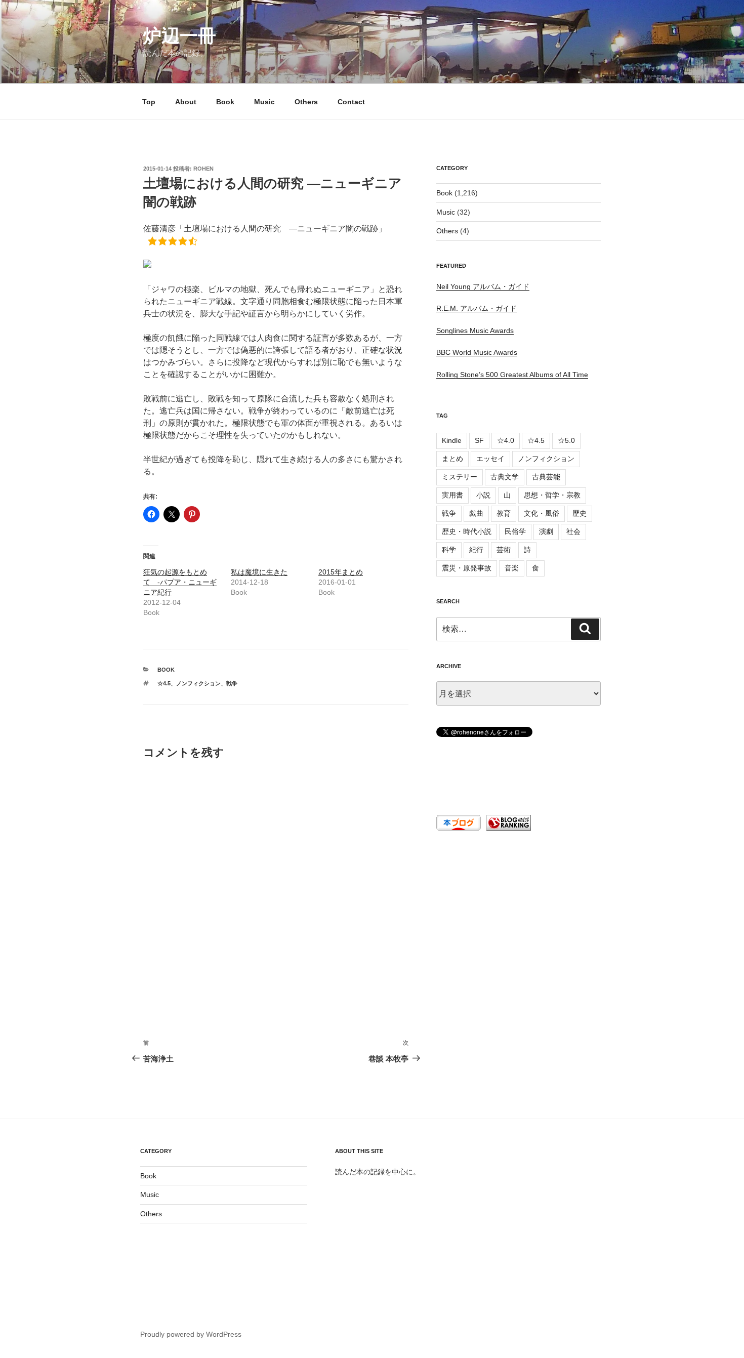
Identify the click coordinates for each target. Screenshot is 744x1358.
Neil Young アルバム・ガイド (482, 286)
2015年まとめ (340, 572)
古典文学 (504, 477)
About (185, 102)
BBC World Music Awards (476, 352)
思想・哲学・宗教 (552, 495)
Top (148, 102)
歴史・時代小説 (466, 531)
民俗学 (515, 531)
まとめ (452, 459)
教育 (504, 513)
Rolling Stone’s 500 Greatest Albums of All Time (512, 375)
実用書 (452, 495)
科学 (449, 550)
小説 (483, 495)
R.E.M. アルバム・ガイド (476, 308)
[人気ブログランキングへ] (507, 828)
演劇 (546, 531)
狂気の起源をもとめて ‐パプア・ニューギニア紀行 (180, 582)
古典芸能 (546, 477)
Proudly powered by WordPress (190, 1334)
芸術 (504, 550)
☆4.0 (505, 440)
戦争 (231, 683)
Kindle (452, 440)
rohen (203, 169)
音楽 (512, 568)
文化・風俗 (541, 513)
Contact (351, 102)
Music (264, 102)
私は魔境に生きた (259, 572)
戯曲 (476, 513)
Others (306, 102)
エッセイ (490, 459)
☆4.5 (164, 683)
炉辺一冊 (179, 35)
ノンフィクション (198, 683)
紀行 (476, 550)
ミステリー (459, 477)
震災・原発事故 (466, 568)
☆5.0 (566, 440)
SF (479, 440)
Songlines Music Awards (475, 330)
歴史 (579, 513)
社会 (573, 531)
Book (225, 102)
